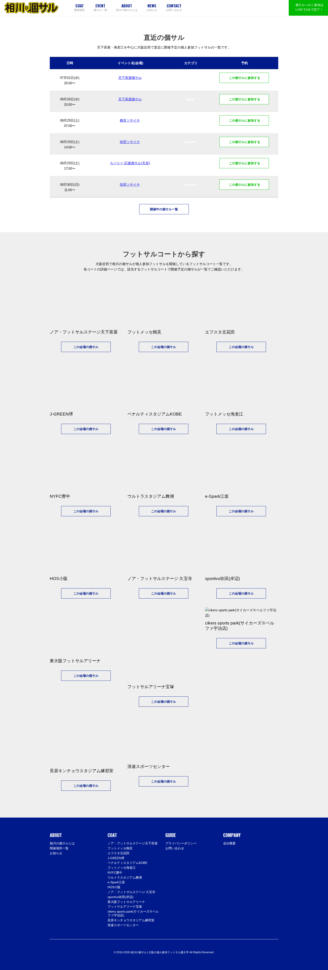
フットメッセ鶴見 (120, 848)
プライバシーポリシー (181, 843)
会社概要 (229, 843)
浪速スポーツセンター (123, 925)
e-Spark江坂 (116, 882)
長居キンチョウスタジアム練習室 (131, 920)
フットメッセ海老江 (122, 867)
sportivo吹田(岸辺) (120, 897)
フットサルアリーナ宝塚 (125, 906)
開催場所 (79, 7)
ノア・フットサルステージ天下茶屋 (133, 843)
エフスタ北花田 (118, 853)
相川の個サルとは (126, 7)
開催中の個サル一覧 (164, 209)
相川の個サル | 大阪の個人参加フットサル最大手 (31, 7)
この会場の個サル (85, 347)
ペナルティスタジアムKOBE (127, 863)
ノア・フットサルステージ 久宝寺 (131, 892)
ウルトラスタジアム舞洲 (125, 877)
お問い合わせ (174, 7)
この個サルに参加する (244, 78)
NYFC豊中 (115, 872)
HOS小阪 (114, 887)
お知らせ (151, 7)
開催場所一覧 (59, 848)
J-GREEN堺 (116, 858)
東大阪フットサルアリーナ (126, 902)
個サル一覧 (100, 7)
